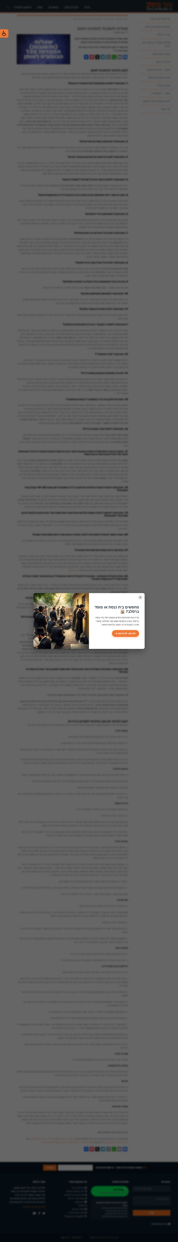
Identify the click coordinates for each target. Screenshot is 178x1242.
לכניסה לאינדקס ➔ (125, 633)
